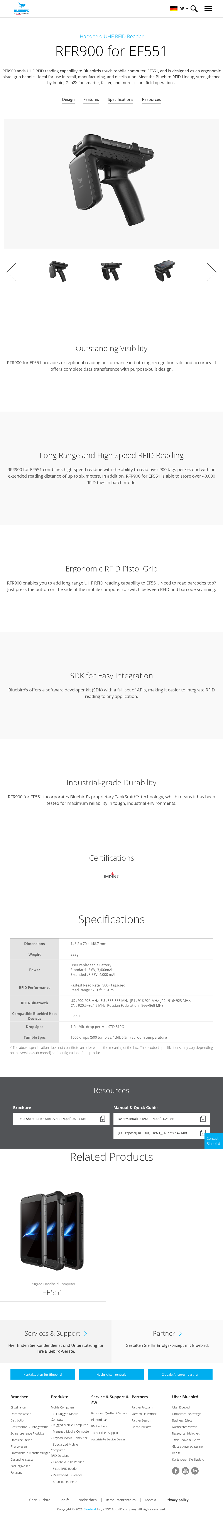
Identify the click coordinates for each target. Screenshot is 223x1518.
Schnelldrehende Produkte (27, 1433)
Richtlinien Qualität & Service (109, 1413)
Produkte (59, 1396)
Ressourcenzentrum (121, 1500)
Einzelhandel (18, 1407)
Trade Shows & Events (186, 1440)
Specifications (120, 99)
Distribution (17, 1420)
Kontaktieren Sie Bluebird (188, 1459)
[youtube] (185, 1471)
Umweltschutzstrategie (186, 1414)
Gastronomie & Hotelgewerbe (29, 1427)
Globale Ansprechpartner (188, 1446)
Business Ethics (182, 1420)
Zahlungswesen (20, 1466)
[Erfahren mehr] (53, 1239)
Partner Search (141, 1420)
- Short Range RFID (64, 1482)
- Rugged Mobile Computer (69, 1425)
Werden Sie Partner (144, 1414)
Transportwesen (20, 1414)
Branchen (19, 1396)
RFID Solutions (60, 1455)
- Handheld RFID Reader (67, 1462)
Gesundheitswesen (22, 1459)
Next (211, 272)
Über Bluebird (185, 1396)
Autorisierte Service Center (108, 1439)
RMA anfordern (100, 1426)
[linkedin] (195, 1471)
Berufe (176, 1453)
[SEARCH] (194, 8)
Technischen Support (104, 1433)
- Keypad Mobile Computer (69, 1438)
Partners (140, 1396)
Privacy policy (177, 1500)
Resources (151, 99)
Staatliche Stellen (21, 1440)
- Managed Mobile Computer (70, 1431)
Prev (11, 272)
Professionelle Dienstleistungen (30, 1453)
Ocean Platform (141, 1427)
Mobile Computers (62, 1407)
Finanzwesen (18, 1446)
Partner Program (142, 1407)
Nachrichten (88, 1500)
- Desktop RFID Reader (66, 1475)
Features (91, 99)
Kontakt (150, 1500)
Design (68, 99)
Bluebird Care (99, 1420)
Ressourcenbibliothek (185, 1433)
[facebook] (175, 1471)
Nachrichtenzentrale (185, 1427)
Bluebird (89, 1509)
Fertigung (16, 1472)
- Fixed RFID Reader (64, 1469)
